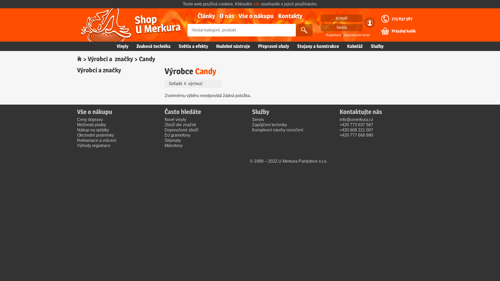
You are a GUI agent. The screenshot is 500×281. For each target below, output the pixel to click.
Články (206, 16)
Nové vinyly (175, 119)
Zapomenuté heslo (356, 35)
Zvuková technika (153, 46)
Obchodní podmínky (95, 135)
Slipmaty (173, 140)
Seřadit (176, 83)
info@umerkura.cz (356, 119)
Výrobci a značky (110, 59)
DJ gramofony (177, 135)
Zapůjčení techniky (269, 125)
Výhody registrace (93, 145)
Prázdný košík (404, 31)
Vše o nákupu (256, 16)
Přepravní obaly (273, 46)
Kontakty (290, 16)
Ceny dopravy (90, 119)
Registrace (333, 35)
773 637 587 (402, 19)
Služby (377, 46)
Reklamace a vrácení (96, 140)
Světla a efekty (193, 46)
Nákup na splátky (93, 130)
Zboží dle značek (180, 125)
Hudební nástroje (233, 46)
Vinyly (122, 46)
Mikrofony (174, 145)
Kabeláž (355, 46)
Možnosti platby (91, 125)
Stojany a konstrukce (318, 46)
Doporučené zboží (181, 130)
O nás (227, 16)
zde (256, 4)
